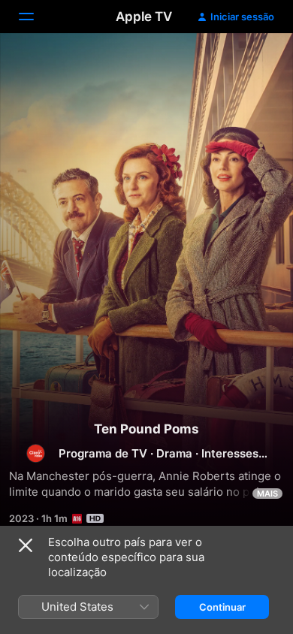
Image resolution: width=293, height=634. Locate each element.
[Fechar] (25, 545)
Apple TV (144, 16)
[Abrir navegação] (35, 16)
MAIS (267, 493)
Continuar (222, 607)
